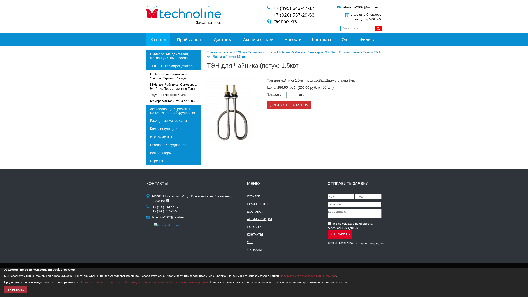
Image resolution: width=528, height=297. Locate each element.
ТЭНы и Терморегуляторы (172, 66)
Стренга (156, 161)
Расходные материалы (168, 121)
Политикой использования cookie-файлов (308, 275)
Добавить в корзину (289, 105)
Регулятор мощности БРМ (168, 95)
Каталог (158, 39)
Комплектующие (163, 129)
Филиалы (369, 39)
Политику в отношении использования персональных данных (166, 282)
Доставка (223, 39)
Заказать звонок (208, 22)
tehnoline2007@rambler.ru (362, 7)
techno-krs (285, 21)
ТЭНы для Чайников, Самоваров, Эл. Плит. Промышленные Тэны (173, 86)
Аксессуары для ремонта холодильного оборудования (173, 111)
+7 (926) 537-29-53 (294, 15)
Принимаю (15, 289)
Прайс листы (190, 39)
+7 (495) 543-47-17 (294, 8)
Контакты (321, 39)
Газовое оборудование (168, 145)
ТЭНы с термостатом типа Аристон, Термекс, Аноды (168, 76)
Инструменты (161, 137)
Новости (293, 39)
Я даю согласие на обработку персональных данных (350, 225)
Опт (345, 39)
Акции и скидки (258, 39)
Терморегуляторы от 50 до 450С (172, 101)
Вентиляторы (160, 153)
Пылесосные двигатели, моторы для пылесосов (169, 56)
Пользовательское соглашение (101, 282)
